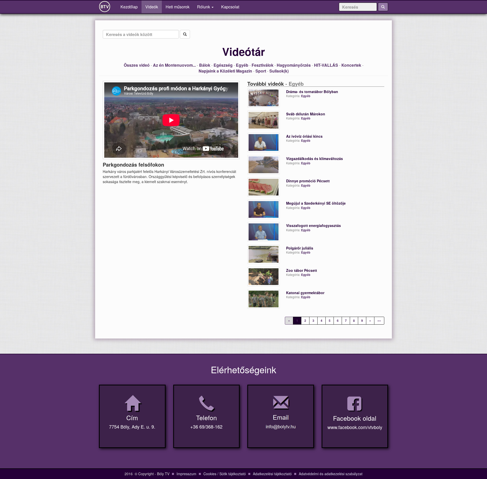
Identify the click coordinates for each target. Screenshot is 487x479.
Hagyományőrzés (294, 65)
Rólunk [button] (204, 7)
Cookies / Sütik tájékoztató (224, 473)
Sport (260, 71)
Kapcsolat (230, 7)
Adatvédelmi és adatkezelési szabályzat (330, 473)
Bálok (204, 65)
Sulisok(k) (279, 71)
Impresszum (186, 473)
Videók (151, 7)
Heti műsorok (177, 7)
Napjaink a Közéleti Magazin (225, 71)
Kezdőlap (131, 7)
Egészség (223, 65)
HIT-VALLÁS (326, 65)
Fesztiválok (262, 65)
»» (379, 320)
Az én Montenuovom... (174, 65)
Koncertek (351, 65)
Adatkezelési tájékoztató (272, 473)
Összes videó (137, 65)
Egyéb (242, 65)
